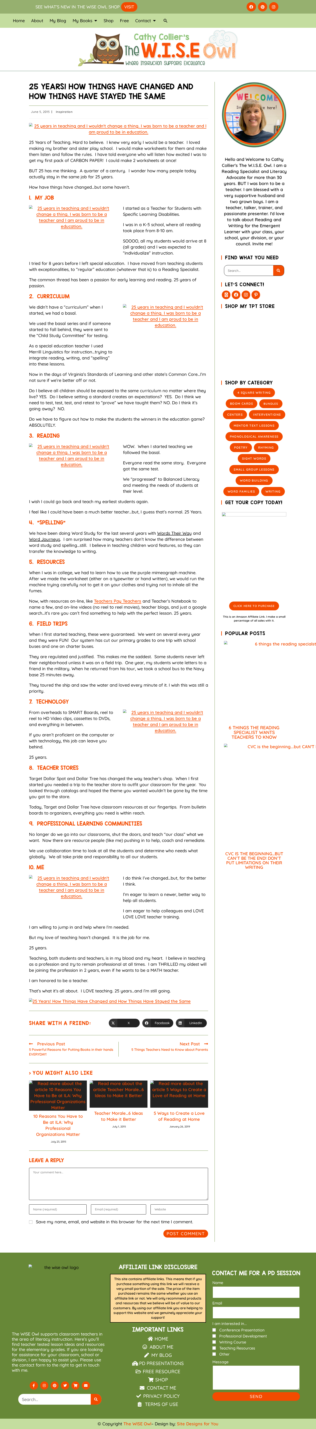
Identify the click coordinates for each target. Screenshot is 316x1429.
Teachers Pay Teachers (117, 601)
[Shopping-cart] (75, 1385)
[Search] (278, 270)
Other (224, 1354)
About (37, 20)
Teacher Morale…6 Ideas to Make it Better (118, 1116)
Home (19, 20)
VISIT (129, 6)
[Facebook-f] (34, 1385)
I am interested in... (229, 1323)
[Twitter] (65, 1385)
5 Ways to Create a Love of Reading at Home (179, 1116)
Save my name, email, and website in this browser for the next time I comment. (114, 1221)
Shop (109, 20)
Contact (143, 20)
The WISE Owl (137, 1423)
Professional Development (243, 1336)
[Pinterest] (262, 6)
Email (217, 1303)
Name (217, 1282)
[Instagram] (273, 6)
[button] (165, 21)
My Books (82, 20)
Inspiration (64, 112)
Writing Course (232, 1342)
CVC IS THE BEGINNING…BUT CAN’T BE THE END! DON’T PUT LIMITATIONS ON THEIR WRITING (254, 860)
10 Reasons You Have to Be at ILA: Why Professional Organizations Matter (58, 1125)
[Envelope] (86, 1385)
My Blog (58, 20)
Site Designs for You (197, 1423)
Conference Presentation (242, 1330)
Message (220, 1361)
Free (124, 20)
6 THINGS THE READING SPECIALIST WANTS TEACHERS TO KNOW (254, 732)
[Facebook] (251, 6)
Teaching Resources (237, 1348)
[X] (226, 295)
